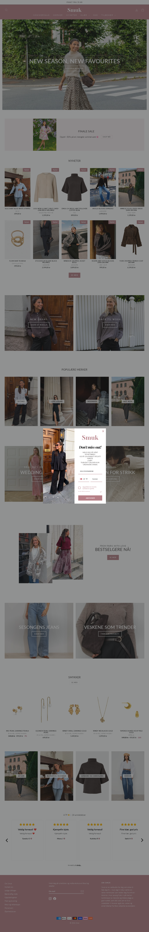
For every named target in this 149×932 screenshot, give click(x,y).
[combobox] (83, 479)
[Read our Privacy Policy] (100, 491)
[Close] (103, 431)
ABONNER (90, 498)
